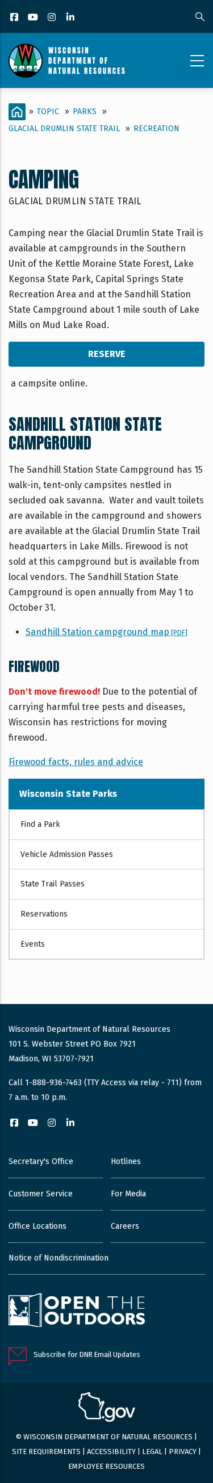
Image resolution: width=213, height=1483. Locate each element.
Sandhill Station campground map (106, 632)
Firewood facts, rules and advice (76, 762)
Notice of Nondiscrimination (58, 1258)
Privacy (183, 1451)
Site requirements (46, 1451)
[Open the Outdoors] (77, 1311)
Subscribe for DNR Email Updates (87, 1354)
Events (32, 944)
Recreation (156, 128)
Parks (85, 111)
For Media (128, 1194)
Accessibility (111, 1451)
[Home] (67, 61)
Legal (152, 1451)
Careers (125, 1226)
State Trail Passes (52, 884)
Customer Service (41, 1194)
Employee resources (106, 1466)
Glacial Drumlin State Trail (64, 128)
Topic (48, 111)
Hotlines (126, 1161)
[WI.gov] (106, 1408)
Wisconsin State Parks (68, 793)
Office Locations (37, 1226)
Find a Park (40, 824)
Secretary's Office (41, 1161)
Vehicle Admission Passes (66, 854)
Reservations (44, 914)
